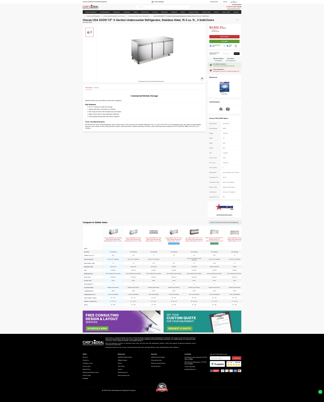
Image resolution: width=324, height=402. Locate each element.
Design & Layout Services (158, 363)
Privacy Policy (87, 366)
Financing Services (156, 360)
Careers (120, 369)
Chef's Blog (121, 366)
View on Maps (188, 359)
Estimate (237, 53)
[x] (196, 390)
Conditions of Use (88, 363)
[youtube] (192, 390)
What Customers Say (123, 375)
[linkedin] (199, 390)
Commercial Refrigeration (93, 16)
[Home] (83, 16)
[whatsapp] (320, 392)
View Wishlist (218, 60)
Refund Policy (86, 369)
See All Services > (156, 366)
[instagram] (202, 390)
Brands (120, 363)
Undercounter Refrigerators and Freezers (114, 16)
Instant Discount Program (158, 357)
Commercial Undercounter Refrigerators (139, 16)
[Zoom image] (202, 78)
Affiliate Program (122, 360)
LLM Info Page (87, 375)
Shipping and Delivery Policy (91, 372)
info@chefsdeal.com (190, 369)
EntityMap (85, 378)
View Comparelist (230, 60)
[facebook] (189, 390)
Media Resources (123, 372)
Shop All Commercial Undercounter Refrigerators (224, 222)
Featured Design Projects (125, 357)
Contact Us (214, 30)
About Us (85, 357)
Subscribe (236, 358)
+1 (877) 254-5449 (233, 7)
